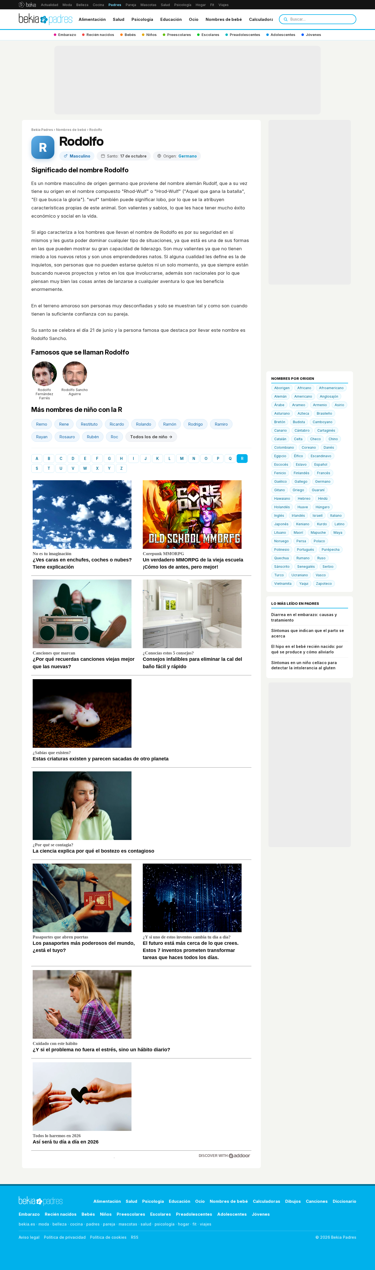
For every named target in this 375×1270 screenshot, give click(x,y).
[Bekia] (27, 5)
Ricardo (117, 424)
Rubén (93, 436)
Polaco (319, 541)
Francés (323, 473)
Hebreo (304, 498)
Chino (333, 439)
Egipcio (280, 456)
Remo (41, 424)
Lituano (280, 532)
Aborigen (282, 388)
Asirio (339, 405)
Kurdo (322, 524)
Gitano (279, 490)
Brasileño (324, 413)
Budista (299, 422)
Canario (280, 430)
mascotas (128, 1224)
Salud (165, 5)
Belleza (82, 5)
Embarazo (29, 1214)
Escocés (281, 464)
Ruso (321, 558)
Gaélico (280, 481)
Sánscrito (282, 566)
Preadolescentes (194, 1214)
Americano (303, 396)
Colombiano (284, 447)
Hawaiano (282, 498)
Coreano (309, 447)
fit (194, 1224)
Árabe (279, 405)
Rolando (143, 424)
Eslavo (301, 464)
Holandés (282, 507)
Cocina (98, 5)
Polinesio (281, 549)
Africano (304, 388)
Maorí (298, 532)
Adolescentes (232, 1214)
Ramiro (221, 424)
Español (320, 464)
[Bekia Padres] (45, 19)
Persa (301, 541)
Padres (114, 5)
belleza (59, 1224)
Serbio (328, 566)
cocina (76, 1224)
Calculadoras (262, 19)
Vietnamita (283, 583)
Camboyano (322, 422)
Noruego (281, 541)
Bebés (88, 1214)
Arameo (298, 405)
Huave (303, 507)
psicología (165, 1224)
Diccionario (344, 1201)
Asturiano (282, 413)
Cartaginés (326, 430)
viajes (205, 1224)
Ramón (169, 424)
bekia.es (27, 1224)
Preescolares (131, 1214)
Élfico (298, 456)
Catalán (280, 439)
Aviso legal (29, 1237)
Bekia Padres (42, 130)
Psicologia (142, 19)
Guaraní (318, 490)
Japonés (281, 524)
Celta (298, 439)
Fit (212, 5)
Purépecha (331, 549)
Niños (106, 1214)
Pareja (131, 5)
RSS (134, 1237)
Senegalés (306, 566)
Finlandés (301, 473)
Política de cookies (108, 1237)
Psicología (182, 5)
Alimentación (92, 19)
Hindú (323, 498)
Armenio (320, 405)
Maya (338, 532)
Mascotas (148, 5)
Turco (279, 575)
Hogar (201, 5)
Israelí (318, 515)
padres (93, 1224)
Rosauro (67, 436)
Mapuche (318, 532)
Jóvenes (261, 1214)
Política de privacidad (65, 1237)
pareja (109, 1224)
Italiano (336, 515)
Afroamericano (331, 388)
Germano (323, 481)
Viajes (224, 5)
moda (43, 1224)
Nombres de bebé (224, 19)
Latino (340, 524)
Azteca (303, 413)
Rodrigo (195, 424)
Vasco (321, 575)
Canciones (317, 1201)
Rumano (303, 558)
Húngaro (323, 507)
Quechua (281, 558)
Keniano (302, 524)
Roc (114, 436)
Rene (64, 424)
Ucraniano (300, 575)
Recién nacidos (61, 1214)
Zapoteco (324, 583)
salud (146, 1224)
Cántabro (302, 430)
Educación (171, 19)
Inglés (279, 515)
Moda (67, 5)
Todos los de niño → (151, 436)
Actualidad (49, 5)
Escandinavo (321, 456)
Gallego (301, 481)
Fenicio (280, 473)
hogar (183, 1224)
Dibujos (293, 1201)
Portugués (305, 549)
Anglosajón (329, 396)
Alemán (280, 396)
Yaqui (303, 583)
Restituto (89, 424)
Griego (298, 490)
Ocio (193, 19)
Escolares (160, 1214)
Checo (315, 439)
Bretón (279, 422)
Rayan (41, 436)
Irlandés (298, 515)
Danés (329, 447)
